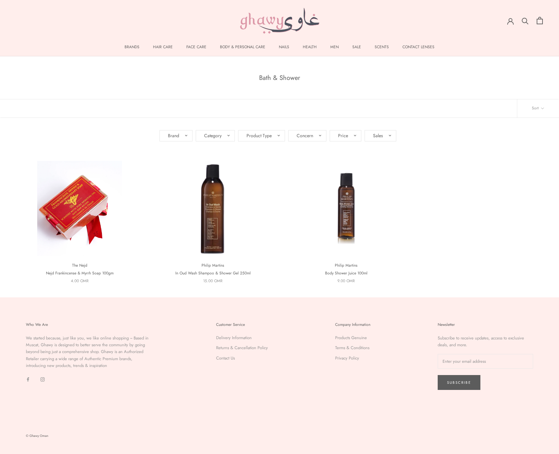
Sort (536, 108)
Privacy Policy (347, 358)
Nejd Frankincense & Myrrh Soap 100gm (80, 273)
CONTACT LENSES (418, 47)
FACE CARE (196, 47)
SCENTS (382, 47)
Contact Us (225, 358)
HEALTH (310, 47)
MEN (334, 47)
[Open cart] (540, 20)
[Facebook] (28, 379)
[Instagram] (42, 379)
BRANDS (132, 47)
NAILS (284, 47)
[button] (175, 135)
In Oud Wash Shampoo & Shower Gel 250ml (213, 273)
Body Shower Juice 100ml (346, 273)
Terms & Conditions (352, 348)
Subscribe (459, 382)
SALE (356, 47)
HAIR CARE (163, 47)
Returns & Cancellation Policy (242, 348)
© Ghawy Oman (37, 435)
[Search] (525, 20)
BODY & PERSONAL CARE (242, 47)
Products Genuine (351, 338)
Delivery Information (234, 338)
